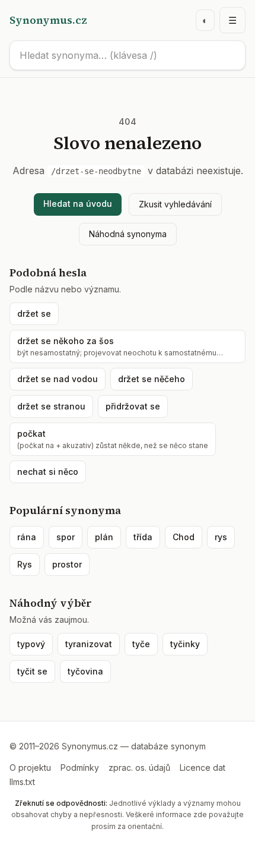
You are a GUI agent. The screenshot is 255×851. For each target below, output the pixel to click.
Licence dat (202, 767)
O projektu (30, 767)
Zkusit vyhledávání (175, 204)
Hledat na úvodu (77, 203)
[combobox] (127, 55)
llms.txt (22, 782)
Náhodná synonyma (128, 234)
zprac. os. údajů (139, 767)
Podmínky (79, 767)
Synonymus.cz (48, 19)
